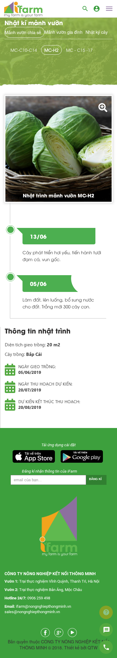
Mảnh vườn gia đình (63, 32)
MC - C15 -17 (79, 50)
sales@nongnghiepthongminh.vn (32, 612)
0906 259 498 (38, 598)
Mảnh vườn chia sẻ (23, 32)
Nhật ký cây (97, 32)
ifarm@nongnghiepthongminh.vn (43, 606)
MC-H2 (51, 50)
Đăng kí (95, 479)
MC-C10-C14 (23, 50)
